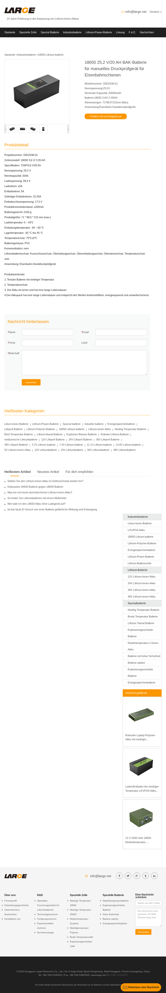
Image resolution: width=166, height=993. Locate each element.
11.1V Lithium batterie (99, 444)
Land (84, 342)
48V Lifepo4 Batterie (16, 444)
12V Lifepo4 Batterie (53, 439)
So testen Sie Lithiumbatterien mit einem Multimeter (36, 498)
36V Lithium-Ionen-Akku (141, 590)
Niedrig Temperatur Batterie (130, 429)
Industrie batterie (94, 424)
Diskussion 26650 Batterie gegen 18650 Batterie (35, 486)
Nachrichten (147, 32)
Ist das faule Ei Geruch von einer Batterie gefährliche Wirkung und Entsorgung (52, 509)
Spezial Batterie (50, 32)
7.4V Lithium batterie (71, 444)
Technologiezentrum (47, 914)
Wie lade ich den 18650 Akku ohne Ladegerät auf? (36, 503)
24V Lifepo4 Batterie (80, 439)
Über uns (9, 42)
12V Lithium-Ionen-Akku (141, 576)
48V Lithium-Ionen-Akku (141, 596)
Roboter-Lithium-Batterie (115, 434)
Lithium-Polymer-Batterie (40, 429)
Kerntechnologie (45, 932)
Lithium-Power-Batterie (99, 32)
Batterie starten (136, 662)
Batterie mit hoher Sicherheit (144, 656)
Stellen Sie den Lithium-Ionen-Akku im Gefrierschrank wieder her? (45, 481)
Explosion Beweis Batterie (81, 434)
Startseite (9, 32)
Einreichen (143, 932)
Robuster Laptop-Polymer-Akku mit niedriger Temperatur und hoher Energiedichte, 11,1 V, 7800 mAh (141, 738)
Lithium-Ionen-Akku (99, 429)
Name (11, 332)
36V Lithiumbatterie (98, 450)
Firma (11, 342)
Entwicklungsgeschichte (16, 905)
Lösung (120, 32)
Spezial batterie (72, 424)
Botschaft (13, 353)
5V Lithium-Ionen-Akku (17, 450)
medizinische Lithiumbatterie (20, 439)
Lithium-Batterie (137, 570)
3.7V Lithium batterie (43, 444)
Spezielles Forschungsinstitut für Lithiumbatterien (48, 905)
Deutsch (155, 11)
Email (85, 332)
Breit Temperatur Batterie (18, 434)
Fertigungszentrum (47, 919)
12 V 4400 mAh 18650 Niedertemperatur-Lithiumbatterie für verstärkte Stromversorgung (141, 840)
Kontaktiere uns (12, 919)
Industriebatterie (72, 32)
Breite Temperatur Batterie (143, 616)
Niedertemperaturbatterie (116, 900)
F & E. (132, 32)
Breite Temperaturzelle (81, 937)
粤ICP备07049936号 (117, 975)
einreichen (31, 382)
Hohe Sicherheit (111, 914)
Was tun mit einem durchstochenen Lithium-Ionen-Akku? (39, 492)
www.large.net (98, 975)
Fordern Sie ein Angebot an (106, 116)
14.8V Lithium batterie (128, 444)
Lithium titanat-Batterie (50, 434)
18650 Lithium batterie (51, 54)
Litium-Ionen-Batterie (16, 424)
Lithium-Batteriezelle (139, 563)
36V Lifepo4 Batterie (107, 439)
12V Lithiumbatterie (46, 450)
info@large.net (136, 11)
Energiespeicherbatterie (121, 424)
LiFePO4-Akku (136, 530)
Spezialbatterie (137, 603)
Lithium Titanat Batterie (141, 623)
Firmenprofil (10, 900)
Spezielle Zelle (28, 32)
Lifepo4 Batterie (13, 429)
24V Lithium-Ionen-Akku (141, 583)
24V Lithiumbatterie (72, 450)
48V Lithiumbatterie (124, 450)
